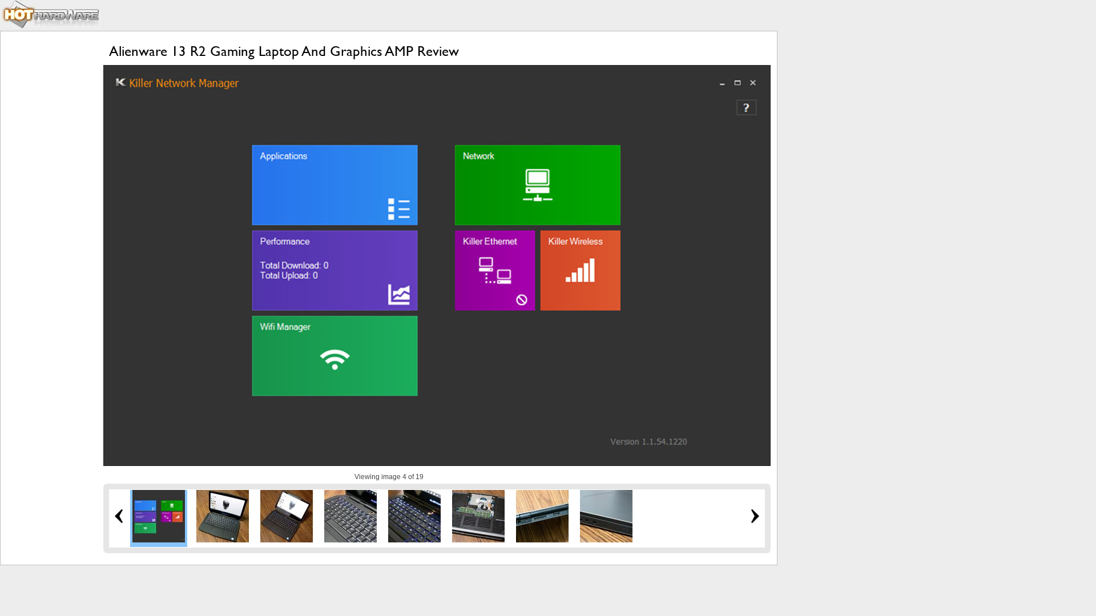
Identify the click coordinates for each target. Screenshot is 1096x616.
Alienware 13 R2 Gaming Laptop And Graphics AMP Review (284, 51)
